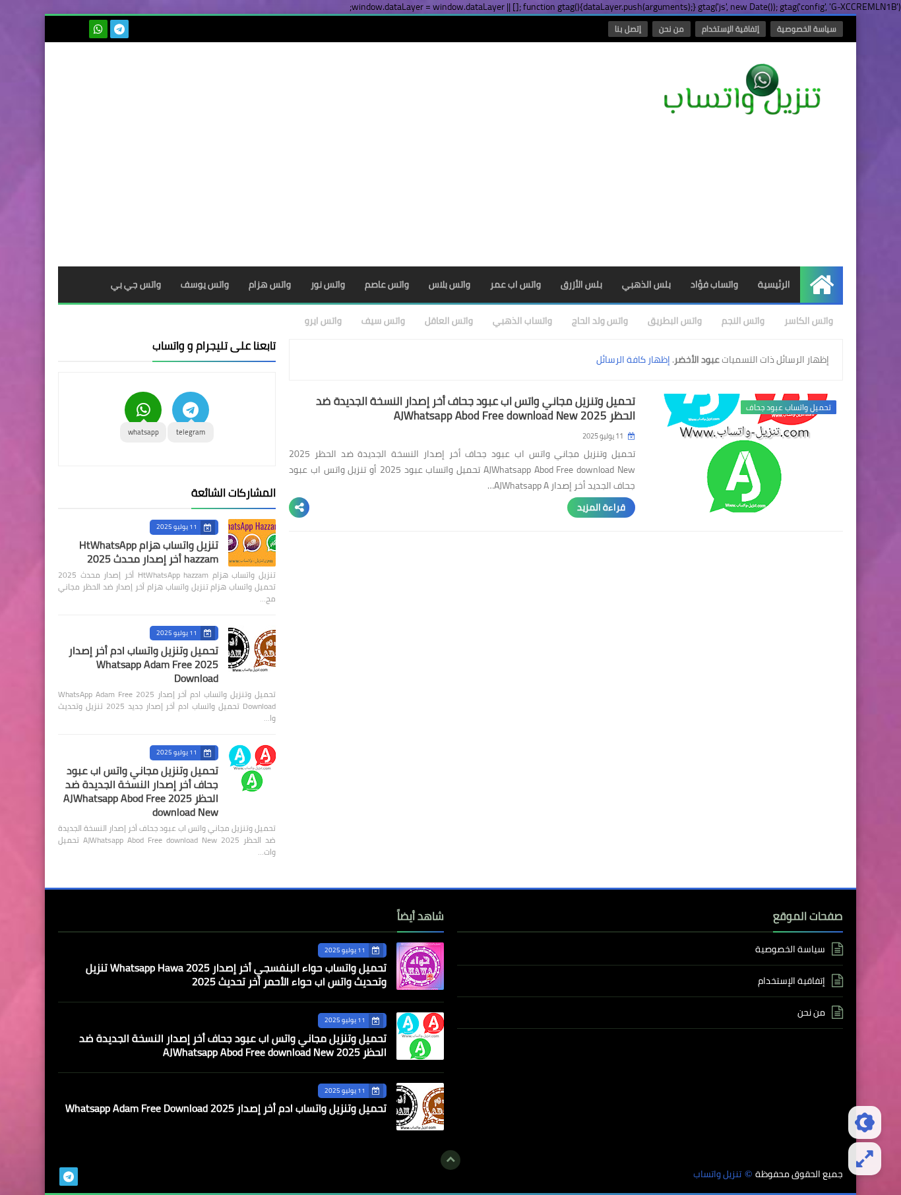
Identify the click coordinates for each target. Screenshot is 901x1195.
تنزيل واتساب (717, 1174)
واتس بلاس (449, 284)
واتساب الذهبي (522, 320)
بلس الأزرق (581, 284)
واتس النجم (743, 320)
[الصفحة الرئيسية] (821, 284)
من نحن (671, 28)
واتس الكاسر (808, 320)
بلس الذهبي (646, 284)
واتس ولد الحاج (600, 320)
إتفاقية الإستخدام (730, 28)
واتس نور (328, 284)
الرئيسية (774, 284)
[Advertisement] (298, 154)
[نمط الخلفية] (864, 1158)
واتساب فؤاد (714, 284)
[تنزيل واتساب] (747, 90)
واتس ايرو (323, 320)
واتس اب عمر (515, 284)
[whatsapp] (98, 29)
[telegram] (119, 29)
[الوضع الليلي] (864, 1122)
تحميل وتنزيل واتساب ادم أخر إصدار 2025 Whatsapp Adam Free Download (143, 664)
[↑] (450, 1160)
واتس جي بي (136, 284)
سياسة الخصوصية (806, 28)
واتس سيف (383, 320)
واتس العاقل (449, 320)
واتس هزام (270, 284)
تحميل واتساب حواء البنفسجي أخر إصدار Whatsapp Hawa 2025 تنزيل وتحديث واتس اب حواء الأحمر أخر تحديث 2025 (236, 974)
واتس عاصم (387, 284)
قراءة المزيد (601, 507)
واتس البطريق (675, 320)
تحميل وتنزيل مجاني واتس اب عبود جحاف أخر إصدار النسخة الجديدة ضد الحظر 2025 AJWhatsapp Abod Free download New (475, 408)
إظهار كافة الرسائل (633, 359)
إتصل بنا (628, 28)
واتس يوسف (205, 284)
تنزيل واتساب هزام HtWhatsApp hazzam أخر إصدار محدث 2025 (148, 551)
